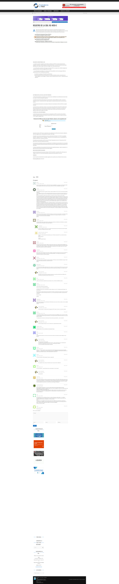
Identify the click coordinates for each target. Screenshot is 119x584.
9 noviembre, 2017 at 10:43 (40, 265)
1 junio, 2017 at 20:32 (39, 355)
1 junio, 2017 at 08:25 (39, 407)
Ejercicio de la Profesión (65, 11)
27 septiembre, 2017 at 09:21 (42, 307)
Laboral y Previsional (48, 11)
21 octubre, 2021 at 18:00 (40, 183)
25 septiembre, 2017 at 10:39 (42, 322)
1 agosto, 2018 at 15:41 (39, 251)
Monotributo (56, 11)
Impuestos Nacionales (38, 11)
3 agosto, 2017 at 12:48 (39, 327)
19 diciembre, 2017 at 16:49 (40, 258)
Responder (65, 182)
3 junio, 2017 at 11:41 (41, 372)
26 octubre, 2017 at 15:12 (40, 279)
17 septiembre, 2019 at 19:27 (40, 212)
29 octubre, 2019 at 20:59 (42, 233)
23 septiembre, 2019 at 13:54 (42, 227)
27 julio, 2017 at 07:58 (39, 333)
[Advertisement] (50, 53)
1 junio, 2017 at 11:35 (39, 386)
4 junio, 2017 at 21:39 (39, 348)
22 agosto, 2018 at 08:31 (40, 243)
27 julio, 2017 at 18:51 (41, 340)
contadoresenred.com (39, 566)
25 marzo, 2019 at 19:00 (39, 220)
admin (40, 27)
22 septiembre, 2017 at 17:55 (40, 313)
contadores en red (76, 579)
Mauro (37, 283)
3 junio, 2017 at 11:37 (41, 361)
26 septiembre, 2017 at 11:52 (40, 300)
